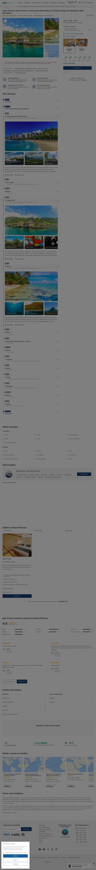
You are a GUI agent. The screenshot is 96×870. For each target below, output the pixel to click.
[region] (15, 855)
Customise (15, 864)
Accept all (15, 856)
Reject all (15, 860)
